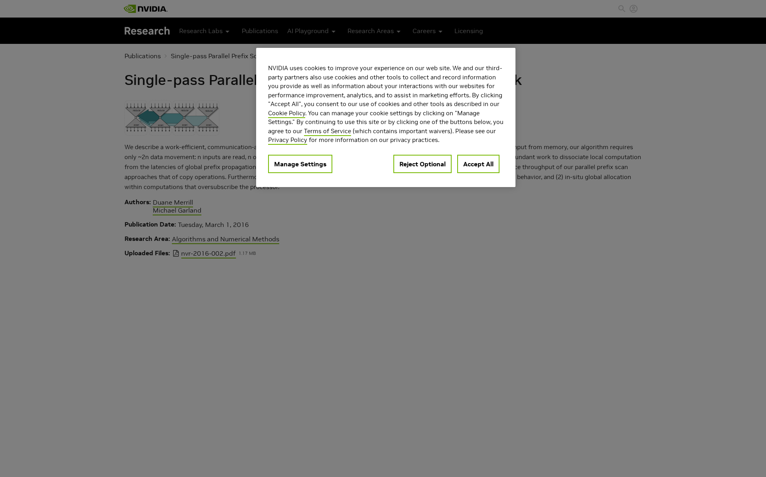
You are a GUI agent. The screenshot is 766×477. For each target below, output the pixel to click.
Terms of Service (327, 130)
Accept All (478, 164)
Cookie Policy (286, 112)
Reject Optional (422, 164)
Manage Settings (300, 164)
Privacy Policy (287, 140)
